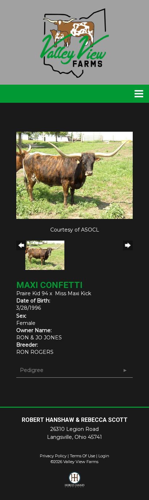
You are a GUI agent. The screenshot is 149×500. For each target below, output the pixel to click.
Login (103, 455)
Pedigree (31, 370)
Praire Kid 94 (32, 293)
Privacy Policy (53, 455)
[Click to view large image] (74, 174)
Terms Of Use (82, 455)
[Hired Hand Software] (75, 482)
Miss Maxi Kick (73, 293)
